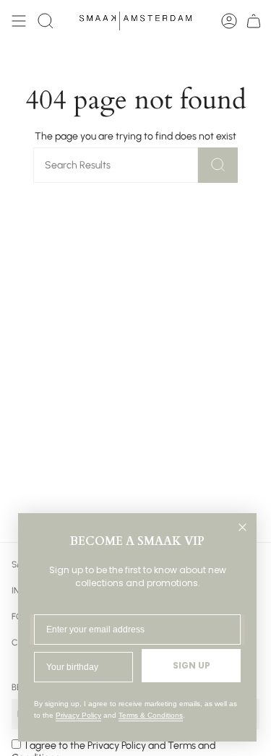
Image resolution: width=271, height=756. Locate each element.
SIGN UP (191, 665)
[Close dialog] (242, 527)
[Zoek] (218, 165)
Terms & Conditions (151, 715)
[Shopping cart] (253, 21)
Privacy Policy (78, 715)
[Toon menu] (18, 21)
